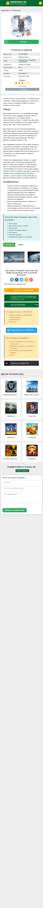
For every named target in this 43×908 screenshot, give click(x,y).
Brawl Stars (31, 175)
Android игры (16, 10)
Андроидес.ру (6, 10)
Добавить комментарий (15, 510)
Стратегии (32, 60)
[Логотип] (20, 3)
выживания (24, 101)
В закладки (23, 89)
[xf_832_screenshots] (14, 257)
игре (21, 192)
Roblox (24, 175)
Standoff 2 (6, 175)
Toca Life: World (16, 175)
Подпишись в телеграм (22, 330)
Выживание (23, 61)
